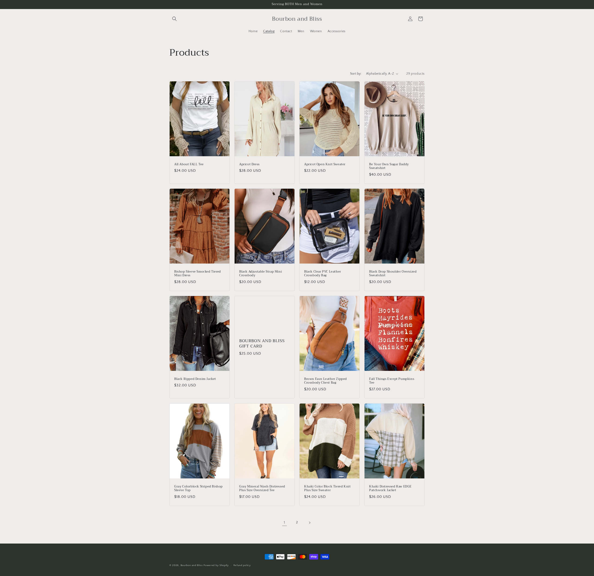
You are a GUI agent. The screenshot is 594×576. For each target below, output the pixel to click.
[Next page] (309, 523)
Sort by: (356, 74)
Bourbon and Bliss (192, 565)
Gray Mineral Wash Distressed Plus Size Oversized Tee (262, 488)
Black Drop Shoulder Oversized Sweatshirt (392, 273)
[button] (174, 19)
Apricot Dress (249, 164)
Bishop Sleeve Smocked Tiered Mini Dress (197, 273)
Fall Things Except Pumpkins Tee (391, 381)
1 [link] (284, 522)
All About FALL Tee (189, 164)
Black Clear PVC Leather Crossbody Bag (322, 273)
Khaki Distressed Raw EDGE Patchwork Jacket (390, 488)
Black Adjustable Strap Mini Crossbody (260, 273)
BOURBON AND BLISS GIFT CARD (261, 343)
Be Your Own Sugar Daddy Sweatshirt (389, 166)
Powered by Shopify (216, 565)
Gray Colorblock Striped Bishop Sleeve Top (198, 488)
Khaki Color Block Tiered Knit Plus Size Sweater (327, 488)
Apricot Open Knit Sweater (324, 164)
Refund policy (242, 565)
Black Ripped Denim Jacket (195, 379)
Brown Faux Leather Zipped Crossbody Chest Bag (325, 381)
